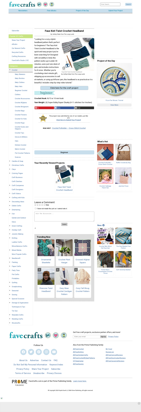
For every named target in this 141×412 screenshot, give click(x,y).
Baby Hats (18, 86)
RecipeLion (110, 352)
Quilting (14, 283)
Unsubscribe (38, 373)
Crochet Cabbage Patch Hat (105, 187)
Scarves (18, 157)
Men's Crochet (20, 149)
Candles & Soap (17, 161)
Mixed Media (16, 250)
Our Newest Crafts (18, 48)
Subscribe (15, 31)
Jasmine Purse (123, 186)
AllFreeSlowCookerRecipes (116, 358)
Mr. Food (109, 349)
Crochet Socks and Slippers (21, 128)
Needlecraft (16, 258)
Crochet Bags (20, 111)
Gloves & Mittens (21, 137)
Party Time (16, 270)
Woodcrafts (16, 323)
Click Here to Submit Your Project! (68, 120)
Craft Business (17, 177)
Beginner (64, 152)
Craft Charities (17, 181)
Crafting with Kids (18, 198)
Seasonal (15, 291)
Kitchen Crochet (20, 145)
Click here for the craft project (64, 88)
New (99, 225)
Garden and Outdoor (19, 218)
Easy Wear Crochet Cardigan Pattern (64, 291)
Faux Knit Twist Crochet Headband (64, 188)
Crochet (14, 70)
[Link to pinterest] (39, 352)
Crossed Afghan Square (83, 261)
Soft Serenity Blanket (123, 270)
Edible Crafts (16, 206)
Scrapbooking (17, 287)
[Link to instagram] (46, 352)
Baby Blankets (20, 74)
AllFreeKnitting (78, 352)
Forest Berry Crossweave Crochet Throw (105, 271)
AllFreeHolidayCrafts (80, 355)
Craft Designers (17, 189)
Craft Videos (16, 194)
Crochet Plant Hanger (64, 261)
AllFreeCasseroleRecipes (115, 361)
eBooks (14, 44)
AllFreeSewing (78, 364)
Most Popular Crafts (19, 254)
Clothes (17, 95)
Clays (14, 169)
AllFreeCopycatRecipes (114, 355)
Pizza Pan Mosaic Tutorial (114, 100)
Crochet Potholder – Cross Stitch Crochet (69, 128)
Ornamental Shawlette (46, 261)
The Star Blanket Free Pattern (123, 247)
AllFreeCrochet (78, 349)
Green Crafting (17, 226)
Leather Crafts (17, 242)
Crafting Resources (19, 56)
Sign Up (103, 336)
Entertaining (16, 210)
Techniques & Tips (18, 307)
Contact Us (46, 360)
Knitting (14, 238)
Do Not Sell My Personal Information (30, 364)
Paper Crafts (16, 266)
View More (114, 105)
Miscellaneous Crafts (19, 246)
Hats (16, 141)
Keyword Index (56, 364)
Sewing (14, 295)
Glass (14, 222)
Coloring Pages (17, 173)
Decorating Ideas (18, 202)
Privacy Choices (54, 373)
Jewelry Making (17, 234)
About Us (23, 360)
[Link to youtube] (54, 352)
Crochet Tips (19, 133)
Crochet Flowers (21, 115)
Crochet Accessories (22, 99)
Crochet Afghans (21, 103)
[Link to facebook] (23, 352)
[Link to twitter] (31, 352)
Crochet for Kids (21, 119)
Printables (15, 278)
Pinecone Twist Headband (46, 289)
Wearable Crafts (17, 315)
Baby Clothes (19, 82)
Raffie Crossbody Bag (123, 163)
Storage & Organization (20, 303)
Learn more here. (80, 381)
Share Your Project (18, 40)
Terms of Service (23, 373)
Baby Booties (20, 78)
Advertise (34, 360)
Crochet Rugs (20, 123)
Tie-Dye (15, 311)
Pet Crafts (15, 274)
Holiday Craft (16, 230)
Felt (13, 214)
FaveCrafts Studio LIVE (20, 60)
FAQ (55, 360)
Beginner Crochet (21, 90)
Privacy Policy (22, 369)
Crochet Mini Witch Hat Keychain (105, 247)
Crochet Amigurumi (21, 107)
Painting (15, 262)
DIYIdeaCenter (78, 361)
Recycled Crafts (17, 52)
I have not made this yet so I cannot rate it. (52, 209)
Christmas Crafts (18, 165)
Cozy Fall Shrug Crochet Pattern (82, 289)
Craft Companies (18, 185)
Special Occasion (18, 299)
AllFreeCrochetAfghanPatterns (84, 358)
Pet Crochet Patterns (22, 153)
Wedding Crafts (17, 319)
